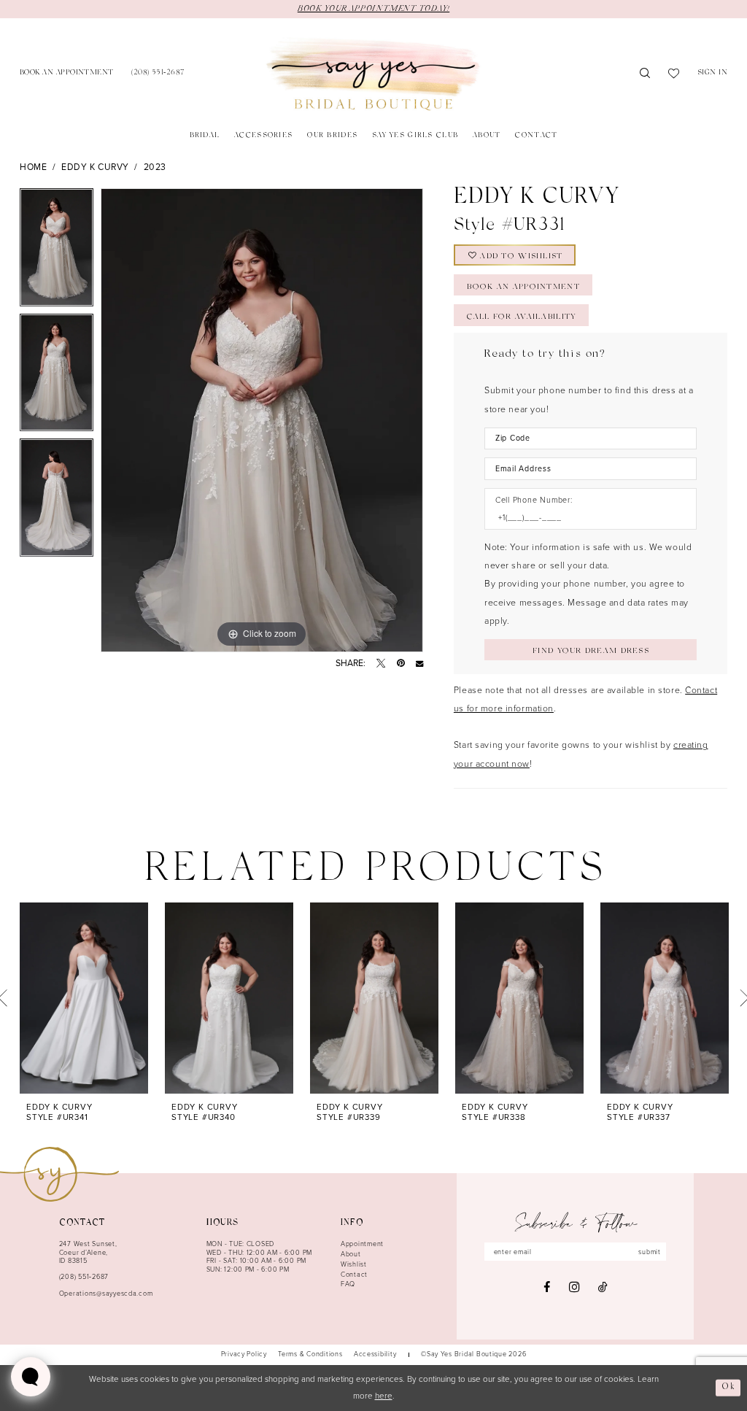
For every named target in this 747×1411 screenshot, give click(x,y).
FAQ (348, 1284)
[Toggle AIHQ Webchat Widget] (30, 1376)
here (383, 1396)
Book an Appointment (523, 287)
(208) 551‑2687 (84, 1277)
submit (649, 1252)
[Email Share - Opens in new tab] (419, 663)
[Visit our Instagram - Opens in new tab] (574, 1287)
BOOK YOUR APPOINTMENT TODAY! (373, 9)
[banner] (373, 74)
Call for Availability (521, 317)
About (351, 1254)
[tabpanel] (56, 251)
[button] (713, 74)
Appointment (362, 1244)
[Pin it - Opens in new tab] (401, 663)
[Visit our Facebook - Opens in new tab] (546, 1287)
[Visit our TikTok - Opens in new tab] (603, 1287)
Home (33, 167)
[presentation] (84, 998)
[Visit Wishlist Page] (674, 74)
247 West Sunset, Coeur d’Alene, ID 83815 (88, 1252)
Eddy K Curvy (95, 167)
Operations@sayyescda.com (106, 1293)
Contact (354, 1274)
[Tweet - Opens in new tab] (380, 663)
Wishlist (354, 1264)
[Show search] (645, 74)
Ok (728, 1387)
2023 (155, 167)
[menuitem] (67, 74)
